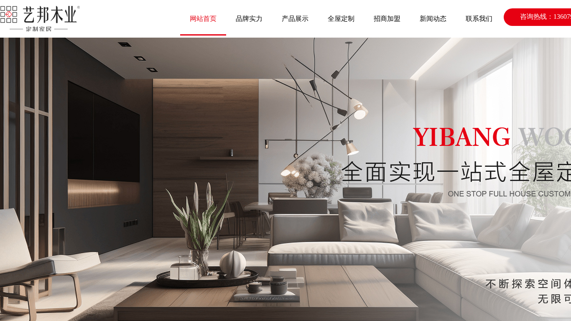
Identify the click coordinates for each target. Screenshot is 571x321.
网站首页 (203, 18)
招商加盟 (387, 18)
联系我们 (479, 18)
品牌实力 (249, 18)
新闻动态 (433, 18)
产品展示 (295, 18)
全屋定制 (341, 18)
